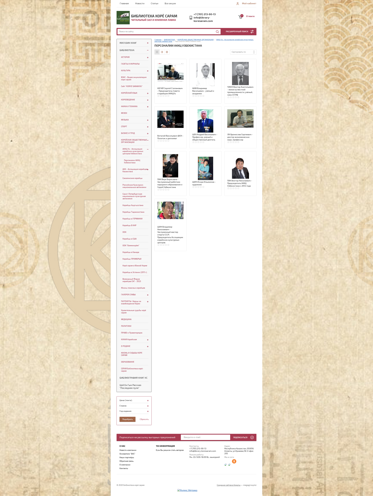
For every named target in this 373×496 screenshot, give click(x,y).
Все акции (170, 3)
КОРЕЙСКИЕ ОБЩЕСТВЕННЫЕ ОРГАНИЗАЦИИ (134, 141)
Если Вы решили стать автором (170, 450)
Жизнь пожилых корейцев (133, 288)
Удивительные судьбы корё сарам (133, 311)
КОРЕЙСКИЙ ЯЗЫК (129, 93)
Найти (217, 31)
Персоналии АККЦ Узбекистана (132, 161)
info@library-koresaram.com (203, 19)
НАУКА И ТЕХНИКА (129, 106)
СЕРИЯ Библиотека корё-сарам (132, 370)
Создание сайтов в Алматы (228, 485)
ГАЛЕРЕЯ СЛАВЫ (128, 295)
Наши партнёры (126, 457)
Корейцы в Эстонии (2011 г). (135, 272)
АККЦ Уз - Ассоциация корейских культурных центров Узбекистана (133, 151)
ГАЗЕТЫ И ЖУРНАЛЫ (130, 64)
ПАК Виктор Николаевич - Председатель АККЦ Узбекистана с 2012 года (239, 183)
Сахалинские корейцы (132, 178)
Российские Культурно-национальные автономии (134, 186)
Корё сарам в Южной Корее (135, 266)
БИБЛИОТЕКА (127, 50)
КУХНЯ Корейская (129, 339)
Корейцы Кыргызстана (133, 205)
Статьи (154, 3)
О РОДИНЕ (125, 346)
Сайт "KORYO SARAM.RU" (131, 86)
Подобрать (127, 419)
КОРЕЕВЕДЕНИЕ (128, 100)
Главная (124, 3)
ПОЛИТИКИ (126, 326)
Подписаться (240, 437)
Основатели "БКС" (127, 454)
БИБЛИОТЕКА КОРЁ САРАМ (154, 16)
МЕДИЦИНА (126, 319)
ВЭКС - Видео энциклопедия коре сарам (133, 78)
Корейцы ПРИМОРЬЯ (132, 259)
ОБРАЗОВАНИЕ (127, 362)
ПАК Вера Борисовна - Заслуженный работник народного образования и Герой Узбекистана (169, 183)
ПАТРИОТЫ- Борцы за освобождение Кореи (131, 302)
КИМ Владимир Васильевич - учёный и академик (203, 91)
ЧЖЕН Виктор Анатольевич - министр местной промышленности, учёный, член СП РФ (240, 91)
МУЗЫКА (125, 120)
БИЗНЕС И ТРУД (128, 133)
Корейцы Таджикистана (133, 212)
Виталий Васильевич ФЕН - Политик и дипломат (170, 137)
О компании (124, 465)
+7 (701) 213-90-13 (205, 14)
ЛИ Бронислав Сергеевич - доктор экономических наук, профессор (240, 137)
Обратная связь (126, 461)
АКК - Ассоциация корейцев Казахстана (135, 170)
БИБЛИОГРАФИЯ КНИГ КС (133, 377)
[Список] (162, 52)
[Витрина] (157, 52)
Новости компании (127, 450)
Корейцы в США (130, 239)
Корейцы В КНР (129, 225)
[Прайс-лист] (166, 52)
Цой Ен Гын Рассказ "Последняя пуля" (130, 387)
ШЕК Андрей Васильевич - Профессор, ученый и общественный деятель (204, 137)
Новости (139, 3)
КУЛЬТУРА (125, 70)
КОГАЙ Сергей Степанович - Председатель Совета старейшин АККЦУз (170, 91)
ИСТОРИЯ (125, 57)
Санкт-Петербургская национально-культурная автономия (134, 196)
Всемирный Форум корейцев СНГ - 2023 (132, 280)
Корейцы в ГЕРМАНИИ (132, 219)
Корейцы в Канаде (131, 252)
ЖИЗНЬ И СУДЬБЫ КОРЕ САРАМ (131, 354)
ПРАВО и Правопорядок (131, 333)
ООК (124, 232)
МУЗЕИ (124, 113)
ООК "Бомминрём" (131, 245)
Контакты (123, 468)
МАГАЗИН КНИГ (128, 43)
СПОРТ (124, 126)
